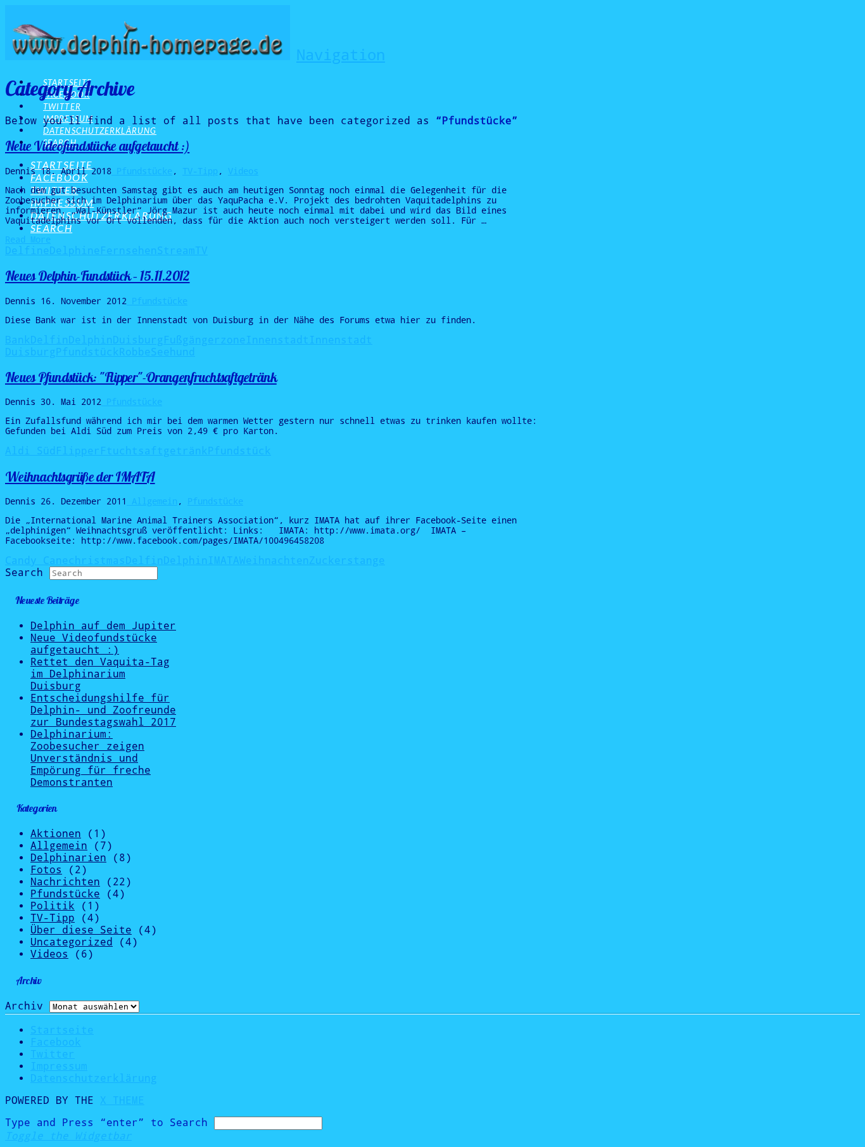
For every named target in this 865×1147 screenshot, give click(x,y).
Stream (176, 251)
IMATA (223, 560)
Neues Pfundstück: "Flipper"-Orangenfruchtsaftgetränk (141, 377)
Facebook (55, 1042)
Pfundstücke (141, 171)
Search (24, 573)
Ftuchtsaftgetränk (154, 451)
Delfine (27, 251)
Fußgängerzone (204, 340)
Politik (52, 906)
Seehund (173, 352)
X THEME (122, 1100)
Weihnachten (274, 560)
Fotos (46, 870)
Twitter (52, 1054)
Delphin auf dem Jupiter (103, 626)
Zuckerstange (347, 560)
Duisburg (138, 340)
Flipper (78, 451)
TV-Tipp (200, 171)
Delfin (49, 340)
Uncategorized (71, 942)
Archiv (24, 1006)
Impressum (58, 1066)
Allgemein (152, 501)
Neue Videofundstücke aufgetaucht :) (97, 146)
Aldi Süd (30, 451)
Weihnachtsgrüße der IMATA (80, 476)
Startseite (62, 1030)
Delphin (90, 340)
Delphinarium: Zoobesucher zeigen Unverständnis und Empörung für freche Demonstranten (90, 758)
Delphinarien (68, 858)
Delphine (74, 251)
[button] (340, 55)
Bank (17, 340)
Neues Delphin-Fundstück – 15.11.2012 (97, 276)
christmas (96, 560)
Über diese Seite (81, 930)
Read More (28, 239)
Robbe (135, 352)
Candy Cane (36, 560)
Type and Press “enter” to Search (106, 1123)
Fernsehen (128, 251)
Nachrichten (65, 882)
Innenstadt (277, 340)
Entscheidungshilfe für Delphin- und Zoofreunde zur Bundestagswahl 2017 (103, 710)
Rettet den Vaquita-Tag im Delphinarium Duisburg (100, 674)
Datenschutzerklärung (93, 1078)
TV (201, 251)
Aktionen (55, 834)
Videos (243, 171)
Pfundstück (87, 352)
